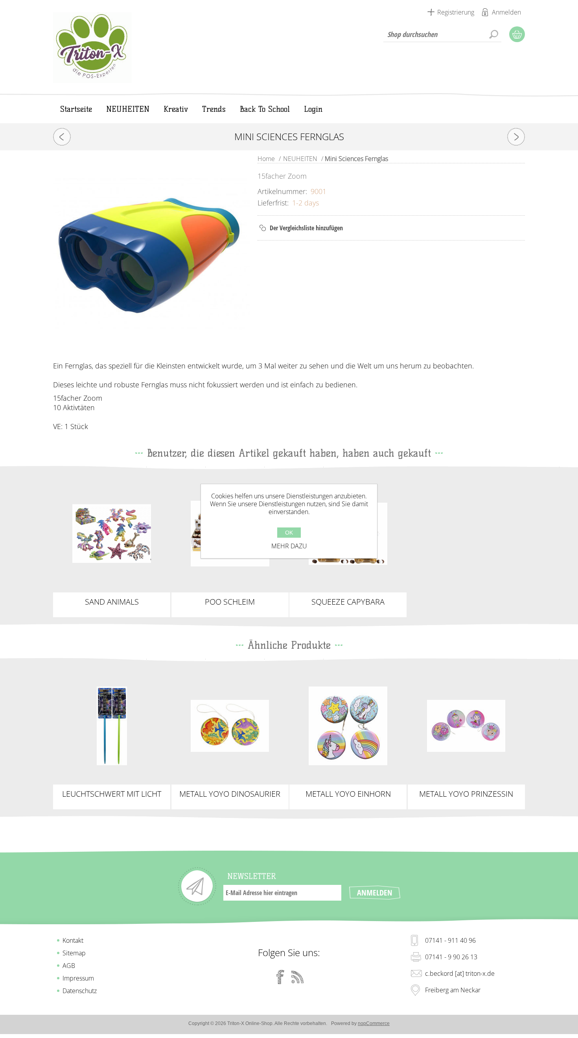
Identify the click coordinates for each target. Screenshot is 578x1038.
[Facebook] (280, 977)
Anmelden (506, 12)
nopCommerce (374, 1023)
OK (289, 532)
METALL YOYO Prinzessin (466, 794)
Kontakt (73, 940)
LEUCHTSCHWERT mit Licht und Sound (111, 794)
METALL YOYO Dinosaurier (229, 794)
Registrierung (455, 12)
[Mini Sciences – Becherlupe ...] (62, 137)
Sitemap (74, 953)
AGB (69, 965)
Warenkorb (517, 34)
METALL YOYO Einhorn (348, 794)
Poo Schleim (230, 602)
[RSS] (297, 977)
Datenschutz (80, 990)
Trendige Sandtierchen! (112, 530)
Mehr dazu (289, 546)
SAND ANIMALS (112, 602)
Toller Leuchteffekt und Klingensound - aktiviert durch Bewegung (112, 726)
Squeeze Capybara (348, 602)
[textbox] (442, 34)
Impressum (78, 978)
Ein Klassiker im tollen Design (230, 722)
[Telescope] (516, 137)
